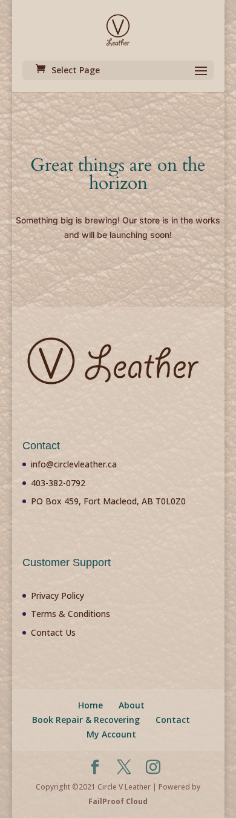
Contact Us (53, 632)
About (132, 705)
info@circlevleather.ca (74, 464)
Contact (173, 719)
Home (90, 705)
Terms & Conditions (70, 613)
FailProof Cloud (118, 801)
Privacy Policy (57, 595)
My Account (111, 734)
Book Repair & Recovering (86, 719)
